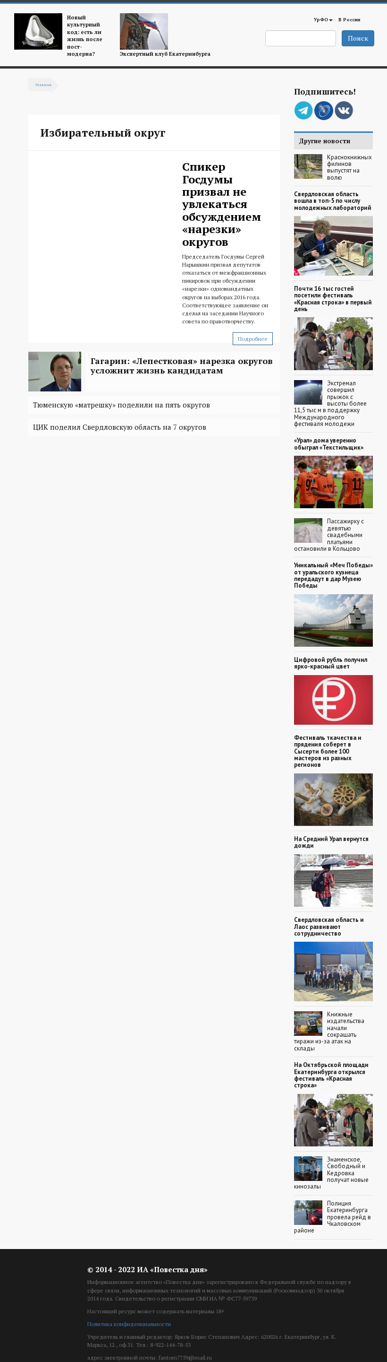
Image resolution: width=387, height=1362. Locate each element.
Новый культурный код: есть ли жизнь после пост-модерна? (84, 35)
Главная (43, 84)
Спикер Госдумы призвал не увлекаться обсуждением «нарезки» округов (221, 204)
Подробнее (253, 338)
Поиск (358, 38)
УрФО (321, 20)
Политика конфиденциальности (129, 1323)
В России (349, 20)
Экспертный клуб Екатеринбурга (165, 53)
